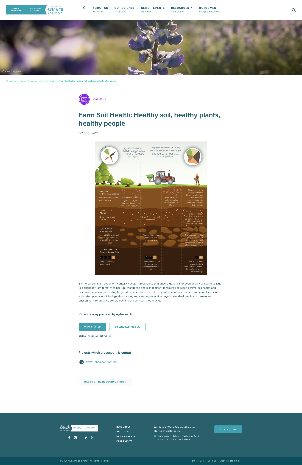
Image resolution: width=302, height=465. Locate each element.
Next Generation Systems (101, 362)
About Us (122, 432)
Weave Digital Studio (230, 460)
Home (22, 81)
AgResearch (173, 431)
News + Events (125, 436)
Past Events (124, 441)
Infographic (51, 81)
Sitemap (212, 460)
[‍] (85, 10)
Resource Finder (35, 81)
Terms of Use (197, 460)
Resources (123, 427)
